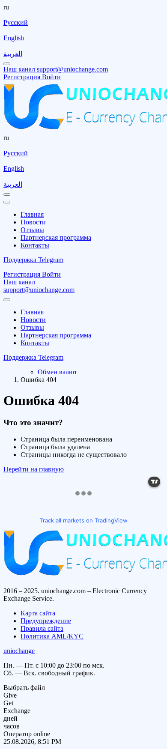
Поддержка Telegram (33, 259)
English (13, 38)
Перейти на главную (33, 469)
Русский (15, 22)
